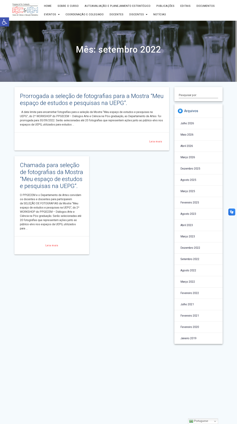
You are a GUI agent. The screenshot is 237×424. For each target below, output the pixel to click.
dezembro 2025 (190, 168)
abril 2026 (186, 146)
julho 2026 (187, 123)
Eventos (50, 14)
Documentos (206, 6)
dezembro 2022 (190, 247)
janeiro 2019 (188, 338)
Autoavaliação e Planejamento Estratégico (118, 6)
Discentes (136, 14)
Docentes (117, 14)
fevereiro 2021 (189, 315)
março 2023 (187, 236)
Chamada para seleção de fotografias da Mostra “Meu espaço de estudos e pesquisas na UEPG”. (51, 175)
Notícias (159, 14)
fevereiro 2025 (189, 202)
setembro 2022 (189, 259)
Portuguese (200, 420)
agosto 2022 (188, 270)
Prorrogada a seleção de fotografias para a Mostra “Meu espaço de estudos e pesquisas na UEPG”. (92, 99)
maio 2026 (186, 134)
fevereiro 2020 (189, 327)
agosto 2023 (188, 213)
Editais (185, 6)
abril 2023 (186, 225)
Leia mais (155, 141)
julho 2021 (187, 304)
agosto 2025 (188, 180)
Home (48, 6)
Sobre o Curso (68, 6)
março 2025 (187, 191)
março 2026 (187, 157)
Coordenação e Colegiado (85, 14)
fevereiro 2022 (189, 293)
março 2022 (187, 281)
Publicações (165, 6)
